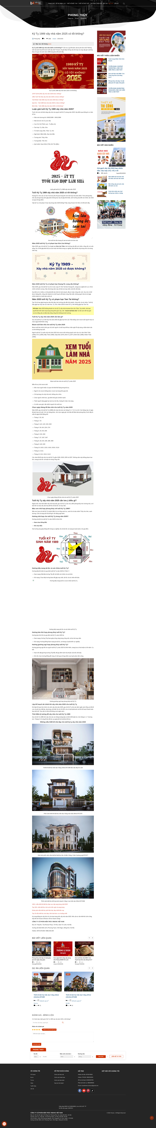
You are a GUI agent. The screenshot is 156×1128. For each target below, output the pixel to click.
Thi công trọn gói (96, 3)
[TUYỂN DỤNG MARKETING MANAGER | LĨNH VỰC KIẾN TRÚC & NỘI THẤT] (102, 90)
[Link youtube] (84, 1090)
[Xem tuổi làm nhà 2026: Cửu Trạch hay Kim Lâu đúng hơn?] (84, 948)
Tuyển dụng (33, 1086)
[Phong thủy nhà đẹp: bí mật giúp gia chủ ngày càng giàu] (41, 948)
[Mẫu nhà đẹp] (111, 119)
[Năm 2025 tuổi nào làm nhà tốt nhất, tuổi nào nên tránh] (102, 179)
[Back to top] (152, 1118)
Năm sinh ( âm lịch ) (65, 1054)
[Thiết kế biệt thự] (111, 214)
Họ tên (35, 1054)
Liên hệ (116, 3)
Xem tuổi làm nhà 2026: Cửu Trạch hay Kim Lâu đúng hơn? (116, 75)
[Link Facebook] (80, 1090)
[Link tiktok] (93, 1090)
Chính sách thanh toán (59, 1077)
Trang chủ (51, 3)
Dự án (31, 1077)
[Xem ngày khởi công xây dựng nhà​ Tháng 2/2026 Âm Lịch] (62, 948)
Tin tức (110, 3)
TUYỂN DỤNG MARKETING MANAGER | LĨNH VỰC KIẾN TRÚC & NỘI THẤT (116, 90)
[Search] (124, 3)
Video (31, 1083)
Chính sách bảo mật (59, 1074)
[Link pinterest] (88, 1090)
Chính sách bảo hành (59, 1080)
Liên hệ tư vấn (116, 1056)
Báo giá (105, 3)
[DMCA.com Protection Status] (78, 1103)
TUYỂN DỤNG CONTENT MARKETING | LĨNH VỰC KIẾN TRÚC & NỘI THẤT (115, 68)
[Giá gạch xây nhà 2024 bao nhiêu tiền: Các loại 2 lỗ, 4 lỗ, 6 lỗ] (111, 157)
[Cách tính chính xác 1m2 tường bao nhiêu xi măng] (102, 193)
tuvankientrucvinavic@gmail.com (89, 1085)
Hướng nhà (81, 1054)
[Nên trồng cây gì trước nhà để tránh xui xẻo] (102, 186)
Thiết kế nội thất (83, 3)
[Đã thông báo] (92, 1108)
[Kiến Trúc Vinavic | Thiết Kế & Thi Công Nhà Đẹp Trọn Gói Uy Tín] (35, 3)
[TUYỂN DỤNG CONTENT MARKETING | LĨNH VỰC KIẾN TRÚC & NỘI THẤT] (102, 68)
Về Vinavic (33, 1074)
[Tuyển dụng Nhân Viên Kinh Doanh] (102, 61)
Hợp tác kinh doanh (59, 1083)
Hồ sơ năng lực (61, 3)
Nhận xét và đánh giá (38, 1026)
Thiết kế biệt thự (72, 3)
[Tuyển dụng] (111, 41)
